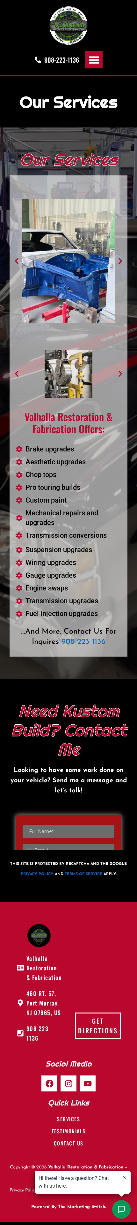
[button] (94, 59)
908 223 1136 (83, 642)
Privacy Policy (37, 874)
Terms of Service (83, 874)
